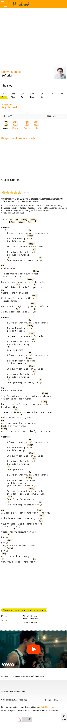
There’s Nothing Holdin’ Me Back (30, 617)
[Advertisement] (33, 38)
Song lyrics (7, 104)
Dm (22, 94)
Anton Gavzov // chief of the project (29, 199)
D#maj (12, 222)
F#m (61, 94)
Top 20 (27, 128)
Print (36, 128)
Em (41, 94)
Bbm (32, 97)
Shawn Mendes (11, 71)
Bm (41, 97)
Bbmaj (24, 219)
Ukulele (15, 128)
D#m (32, 94)
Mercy (4, 616)
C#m (13, 94)
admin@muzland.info (48, 707)
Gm (11, 219)
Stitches (4, 620)
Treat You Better (30, 623)
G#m (13, 97)
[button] (33, 649)
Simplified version (10, 107)
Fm (51, 94)
